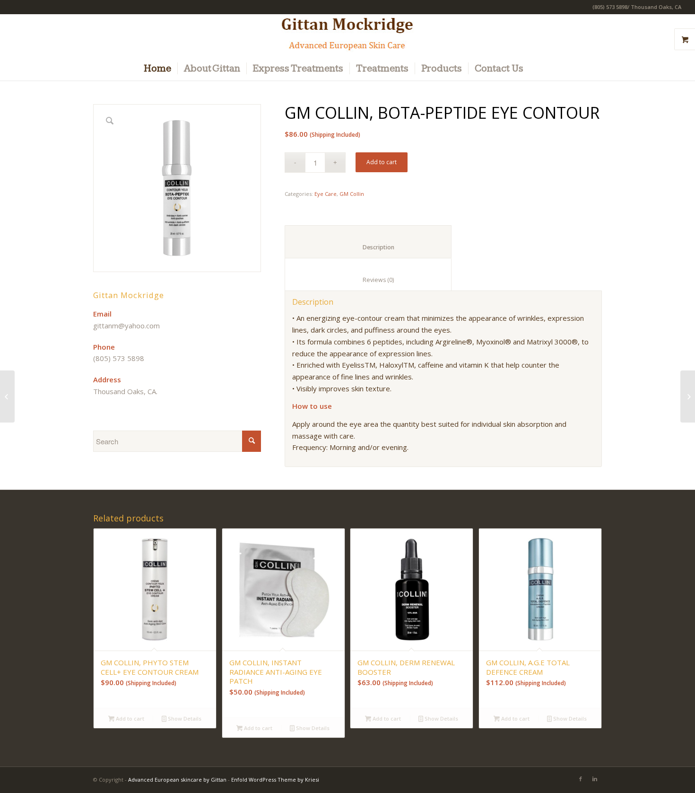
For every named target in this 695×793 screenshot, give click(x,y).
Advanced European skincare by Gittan (177, 779)
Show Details (183, 718)
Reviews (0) (368, 280)
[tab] (368, 241)
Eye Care (325, 193)
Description (368, 247)
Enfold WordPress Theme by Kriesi (275, 779)
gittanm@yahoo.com (126, 325)
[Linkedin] (595, 779)
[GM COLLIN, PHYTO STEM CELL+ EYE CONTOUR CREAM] (687, 396)
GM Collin (351, 193)
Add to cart (381, 162)
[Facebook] (580, 779)
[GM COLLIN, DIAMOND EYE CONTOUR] (7, 396)
